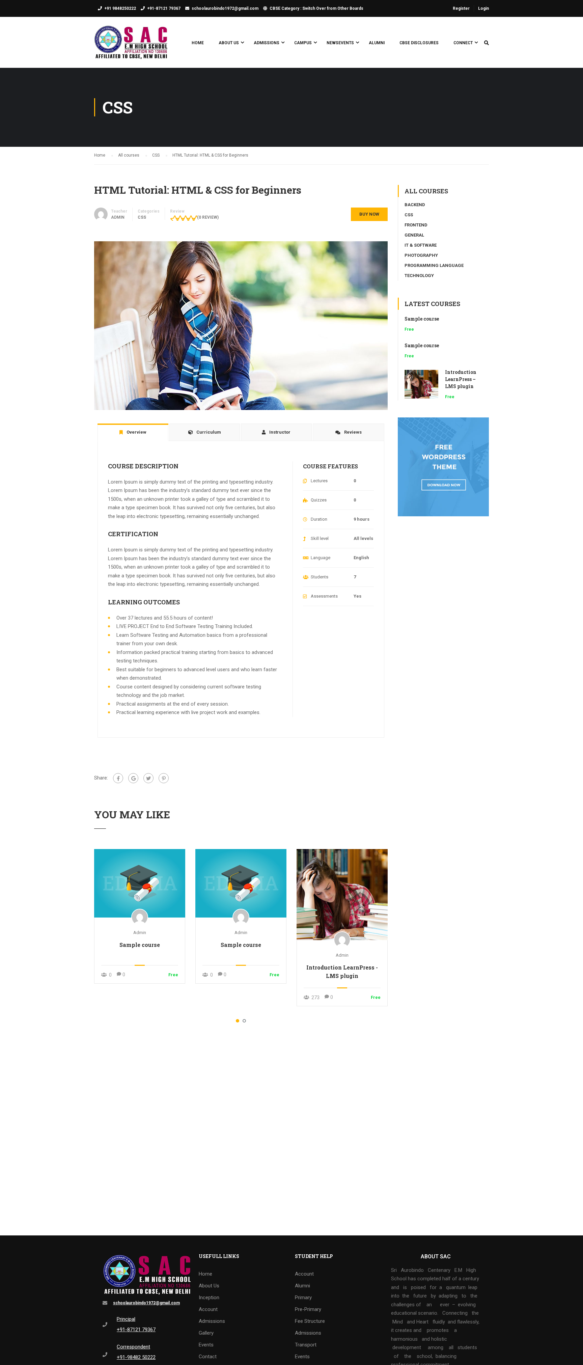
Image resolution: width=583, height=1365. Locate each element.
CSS (142, 217)
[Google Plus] (133, 778)
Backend (415, 204)
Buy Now (369, 214)
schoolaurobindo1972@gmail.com (225, 8)
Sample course (139, 944)
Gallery (206, 1333)
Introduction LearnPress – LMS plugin (460, 379)
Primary (303, 1297)
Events (206, 1345)
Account (208, 1309)
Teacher (119, 211)
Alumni (377, 42)
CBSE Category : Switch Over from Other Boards (316, 8)
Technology (419, 275)
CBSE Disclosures (419, 42)
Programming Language (434, 265)
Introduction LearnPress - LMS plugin (342, 971)
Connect (463, 42)
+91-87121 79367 (164, 8)
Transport (305, 1345)
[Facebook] (118, 778)
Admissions (266, 42)
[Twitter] (148, 778)
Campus (303, 42)
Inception (209, 1297)
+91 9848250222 (120, 8)
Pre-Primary (308, 1309)
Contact (208, 1357)
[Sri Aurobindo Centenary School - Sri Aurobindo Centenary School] (131, 45)
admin (139, 932)
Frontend (416, 224)
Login (483, 8)
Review (177, 211)
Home (198, 42)
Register (461, 8)
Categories (149, 211)
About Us (229, 42)
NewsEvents (340, 42)
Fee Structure (310, 1321)
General (414, 235)
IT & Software (421, 245)
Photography (421, 255)
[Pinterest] (164, 778)
